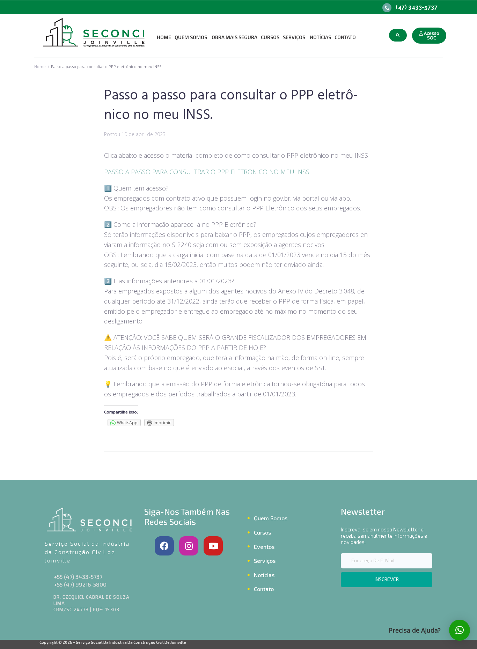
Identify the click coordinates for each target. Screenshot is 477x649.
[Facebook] (164, 545)
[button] (429, 36)
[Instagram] (188, 545)
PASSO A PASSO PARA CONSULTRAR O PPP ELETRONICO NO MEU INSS (206, 171)
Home (40, 66)
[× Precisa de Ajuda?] (459, 630)
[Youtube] (213, 545)
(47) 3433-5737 (417, 7)
